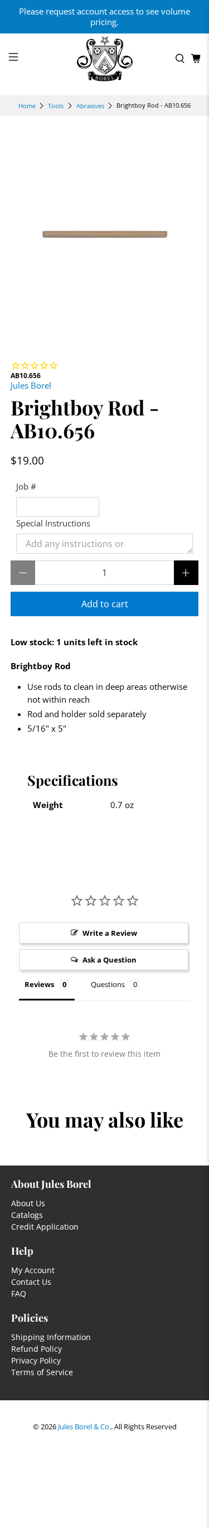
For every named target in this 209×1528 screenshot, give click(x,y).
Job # (26, 486)
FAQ (18, 1293)
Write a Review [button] (109, 933)
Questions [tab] (108, 984)
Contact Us (31, 1281)
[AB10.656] (104, 232)
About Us (28, 1203)
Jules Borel (31, 385)
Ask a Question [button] (109, 960)
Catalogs (27, 1215)
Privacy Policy (36, 1360)
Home (27, 106)
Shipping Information (51, 1337)
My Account (33, 1270)
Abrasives (90, 106)
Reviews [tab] (39, 984)
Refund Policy (36, 1348)
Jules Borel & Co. (84, 1427)
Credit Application (45, 1226)
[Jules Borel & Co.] (104, 58)
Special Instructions (53, 523)
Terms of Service (42, 1372)
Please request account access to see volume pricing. (104, 16)
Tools (56, 106)
